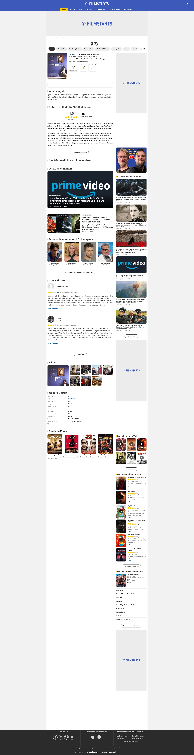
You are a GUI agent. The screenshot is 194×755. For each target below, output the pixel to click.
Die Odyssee (131, 491)
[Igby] (57, 66)
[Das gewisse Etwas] (121, 580)
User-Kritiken (56, 280)
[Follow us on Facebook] (55, 737)
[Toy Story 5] (121, 512)
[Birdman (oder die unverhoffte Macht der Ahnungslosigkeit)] (71, 444)
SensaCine (135, 736)
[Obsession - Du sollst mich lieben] (121, 526)
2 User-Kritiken (80, 354)
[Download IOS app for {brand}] (94, 737)
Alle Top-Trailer (131, 469)
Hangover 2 (55, 455)
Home (49, 38)
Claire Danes (90, 59)
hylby (58, 318)
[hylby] (50, 319)
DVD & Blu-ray (114, 9)
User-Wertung (73, 64)
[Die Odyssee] (121, 497)
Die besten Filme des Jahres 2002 (69, 457)
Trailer (129, 487)
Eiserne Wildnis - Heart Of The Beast (127, 594)
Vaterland (119, 601)
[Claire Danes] (71, 252)
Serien (72, 9)
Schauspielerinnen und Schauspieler (71, 239)
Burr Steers (77, 56)
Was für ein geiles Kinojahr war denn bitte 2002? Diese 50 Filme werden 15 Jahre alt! (96, 219)
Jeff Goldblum (105, 263)
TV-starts (128, 9)
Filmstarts (83, 64)
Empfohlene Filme (60, 38)
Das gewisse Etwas (133, 574)
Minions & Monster (134, 534)
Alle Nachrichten (131, 336)
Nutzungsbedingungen (94, 748)
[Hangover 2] (54, 444)
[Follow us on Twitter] (61, 737)
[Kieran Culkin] (54, 252)
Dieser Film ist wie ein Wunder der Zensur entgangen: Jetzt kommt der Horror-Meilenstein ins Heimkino (131, 225)
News (81, 9)
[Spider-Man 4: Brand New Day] (121, 483)
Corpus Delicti (120, 612)
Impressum (83, 748)
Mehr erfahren (52, 308)
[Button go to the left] (141, 49)
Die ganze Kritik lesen (80, 152)
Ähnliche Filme (57, 431)
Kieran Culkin (81, 59)
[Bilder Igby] (58, 375)
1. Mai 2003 (73, 54)
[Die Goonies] (105, 444)
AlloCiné (119, 736)
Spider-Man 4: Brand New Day (137, 477)
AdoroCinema (135, 738)
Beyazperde (120, 738)
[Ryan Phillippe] (88, 252)
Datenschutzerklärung (108, 748)
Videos (89, 9)
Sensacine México (128, 741)
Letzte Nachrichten (60, 168)
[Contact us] (72, 737)
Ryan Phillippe (101, 59)
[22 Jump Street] (88, 444)
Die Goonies (105, 455)
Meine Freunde (92, 64)
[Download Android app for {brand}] (100, 737)
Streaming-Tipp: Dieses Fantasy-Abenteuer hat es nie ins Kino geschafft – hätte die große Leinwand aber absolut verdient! (130, 301)
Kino (64, 9)
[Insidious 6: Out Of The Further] (121, 554)
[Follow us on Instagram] (66, 737)
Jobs (77, 748)
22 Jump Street (88, 455)
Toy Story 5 (131, 506)
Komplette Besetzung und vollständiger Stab (80, 272)
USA (69, 396)
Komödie (96, 54)
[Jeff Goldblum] (105, 252)
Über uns (71, 748)
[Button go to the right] (144, 49)
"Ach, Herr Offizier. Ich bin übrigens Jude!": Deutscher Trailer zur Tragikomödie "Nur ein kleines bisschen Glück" (130, 327)
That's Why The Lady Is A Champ (126, 605)
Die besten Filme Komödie (87, 457)
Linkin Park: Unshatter (123, 619)
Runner (118, 615)
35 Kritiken (59, 321)
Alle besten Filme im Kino (131, 566)
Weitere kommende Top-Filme (131, 626)
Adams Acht (120, 608)
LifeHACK (119, 597)
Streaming (100, 9)
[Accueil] (97, 3)
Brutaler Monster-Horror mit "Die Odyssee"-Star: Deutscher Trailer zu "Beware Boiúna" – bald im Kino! (131, 199)
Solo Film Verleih (73, 399)
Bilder (52, 362)
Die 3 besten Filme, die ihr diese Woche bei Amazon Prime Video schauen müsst (129, 276)
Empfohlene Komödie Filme (73, 38)
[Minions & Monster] (121, 540)
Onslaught (119, 590)
